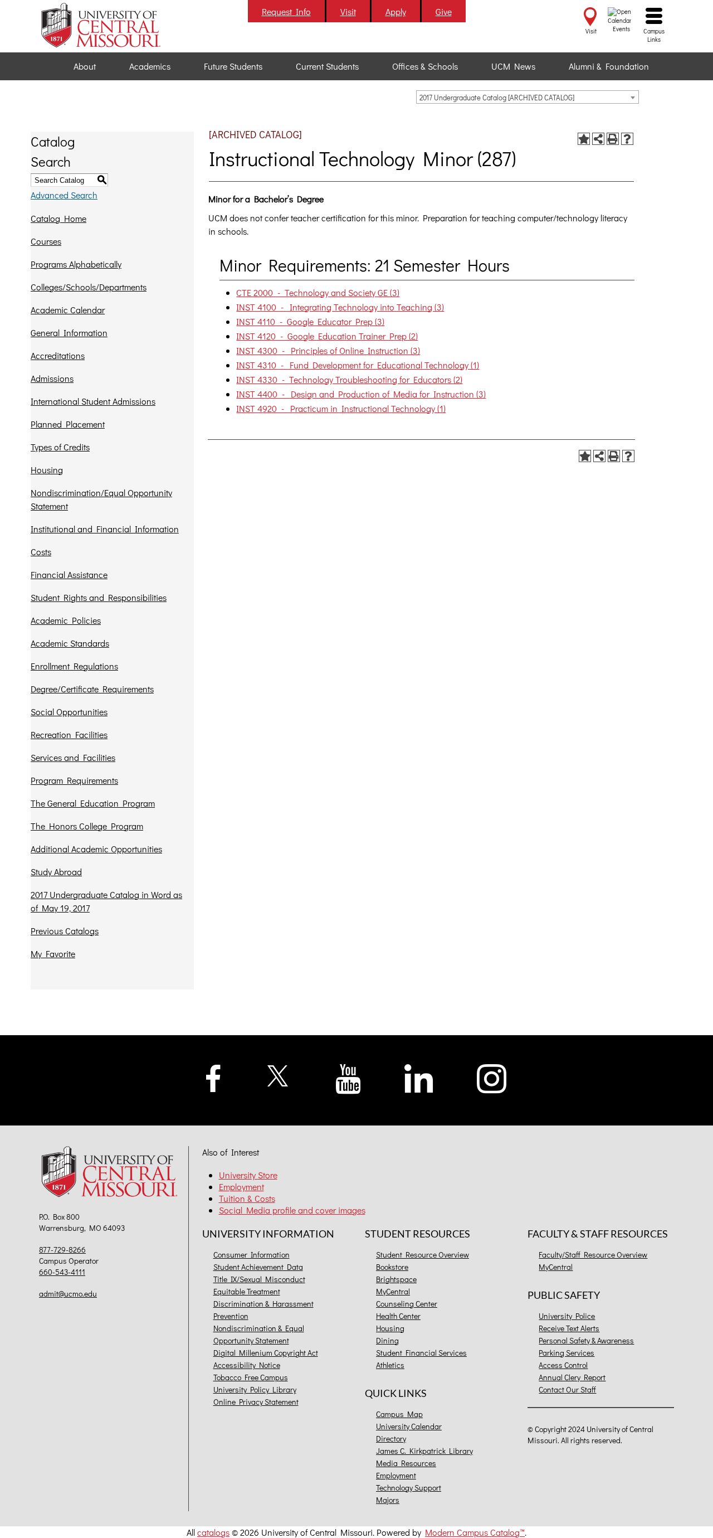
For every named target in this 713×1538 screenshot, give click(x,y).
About (85, 66)
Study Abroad (56, 871)
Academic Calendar (68, 310)
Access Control (563, 1365)
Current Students (327, 66)
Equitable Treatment (246, 1291)
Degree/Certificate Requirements (92, 689)
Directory (391, 1438)
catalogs (213, 1532)
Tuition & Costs (247, 1198)
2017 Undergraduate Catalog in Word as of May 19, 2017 (106, 901)
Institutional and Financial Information (105, 529)
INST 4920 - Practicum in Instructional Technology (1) (341, 408)
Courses (46, 241)
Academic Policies (66, 620)
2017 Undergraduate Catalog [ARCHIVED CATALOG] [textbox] (496, 97)
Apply (395, 11)
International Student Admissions (93, 401)
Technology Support (408, 1487)
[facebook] (213, 1077)
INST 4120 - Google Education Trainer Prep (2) (327, 336)
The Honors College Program (87, 826)
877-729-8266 (62, 1249)
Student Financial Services (421, 1352)
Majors (387, 1500)
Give (444, 11)
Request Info (286, 11)
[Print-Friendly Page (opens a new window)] (613, 139)
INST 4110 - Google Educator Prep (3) (310, 321)
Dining (387, 1340)
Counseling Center (406, 1303)
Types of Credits (60, 447)
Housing (47, 470)
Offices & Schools (425, 66)
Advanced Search (64, 195)
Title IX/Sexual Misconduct (259, 1279)
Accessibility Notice (246, 1365)
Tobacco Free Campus (250, 1377)
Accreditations (58, 355)
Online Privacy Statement (256, 1401)
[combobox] (527, 97)
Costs (41, 551)
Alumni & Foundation (609, 66)
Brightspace (396, 1279)
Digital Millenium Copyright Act (265, 1352)
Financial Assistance (69, 574)
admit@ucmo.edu (68, 1293)
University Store (248, 1175)
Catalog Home (58, 218)
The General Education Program (93, 803)
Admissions (52, 378)
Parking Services (566, 1352)
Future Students (233, 66)
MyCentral (393, 1291)
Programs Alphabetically (76, 264)
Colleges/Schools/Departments (88, 287)
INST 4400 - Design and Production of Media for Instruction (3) (361, 394)
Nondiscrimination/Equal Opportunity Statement (101, 499)
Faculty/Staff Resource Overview (593, 1254)
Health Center (398, 1316)
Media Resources (406, 1463)
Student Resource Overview (422, 1254)
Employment (241, 1186)
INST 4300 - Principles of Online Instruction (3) (328, 350)
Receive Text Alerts (569, 1328)
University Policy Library (254, 1389)
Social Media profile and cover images (292, 1210)
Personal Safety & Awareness (586, 1340)
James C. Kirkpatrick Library (424, 1450)
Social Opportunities (69, 711)
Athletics (390, 1365)
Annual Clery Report (572, 1377)
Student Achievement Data (258, 1267)
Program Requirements (74, 780)
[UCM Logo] (112, 1173)
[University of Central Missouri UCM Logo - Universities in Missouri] (112, 25)
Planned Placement (68, 424)
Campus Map (399, 1414)
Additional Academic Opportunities (96, 849)
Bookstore (392, 1267)
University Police (567, 1316)
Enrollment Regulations (74, 666)
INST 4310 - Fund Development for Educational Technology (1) (357, 365)
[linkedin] (418, 1077)
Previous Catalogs (65, 931)
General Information (69, 332)
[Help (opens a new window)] (627, 139)
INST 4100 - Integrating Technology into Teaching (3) (340, 307)
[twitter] (278, 1074)
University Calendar (409, 1426)
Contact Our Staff (567, 1389)
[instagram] (492, 1077)
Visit (348, 11)
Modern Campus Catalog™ (475, 1532)
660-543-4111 (62, 1272)
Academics (149, 66)
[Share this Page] (598, 139)
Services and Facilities (73, 757)
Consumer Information (251, 1254)
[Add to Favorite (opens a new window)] (584, 139)
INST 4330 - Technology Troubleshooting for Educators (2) (349, 379)
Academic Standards (70, 643)
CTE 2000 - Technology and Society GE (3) (317, 292)
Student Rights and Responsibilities (99, 597)
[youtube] (348, 1078)
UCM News (513, 66)
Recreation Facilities (69, 734)
